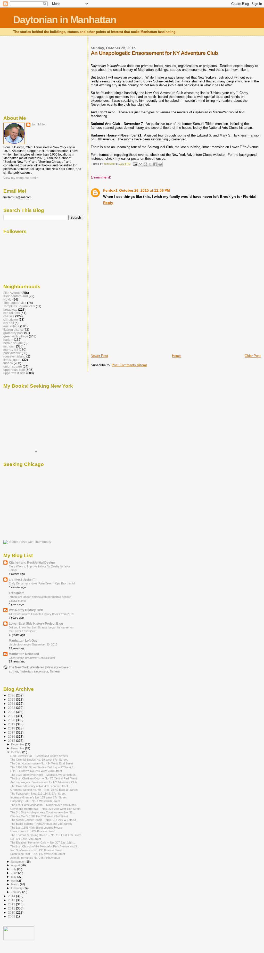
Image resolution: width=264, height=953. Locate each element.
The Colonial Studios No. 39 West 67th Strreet (39, 759)
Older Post (253, 356)
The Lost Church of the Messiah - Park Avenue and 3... (44, 846)
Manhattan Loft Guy (23, 640)
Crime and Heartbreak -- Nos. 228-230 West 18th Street (45, 808)
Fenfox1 (110, 190)
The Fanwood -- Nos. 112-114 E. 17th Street (37, 793)
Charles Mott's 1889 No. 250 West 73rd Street (39, 816)
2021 (12, 716)
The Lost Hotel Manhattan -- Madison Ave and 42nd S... (44, 804)
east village (11, 326)
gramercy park (13, 333)
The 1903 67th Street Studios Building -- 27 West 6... (43, 767)
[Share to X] (150, 164)
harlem (8, 339)
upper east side (14, 369)
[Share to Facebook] (155, 164)
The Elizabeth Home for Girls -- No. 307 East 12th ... (43, 842)
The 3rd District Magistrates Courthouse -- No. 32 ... (43, 812)
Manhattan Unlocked (24, 654)
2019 (12, 724)
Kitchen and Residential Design (32, 562)
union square (12, 366)
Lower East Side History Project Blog (36, 623)
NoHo (7, 299)
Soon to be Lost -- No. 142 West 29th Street (37, 853)
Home (176, 356)
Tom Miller (38, 124)
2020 (12, 720)
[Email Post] (134, 163)
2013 (12, 900)
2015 (12, 740)
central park (11, 312)
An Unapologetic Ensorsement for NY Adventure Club (43, 782)
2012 (12, 904)
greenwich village (15, 336)
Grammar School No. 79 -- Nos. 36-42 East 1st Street (44, 789)
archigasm (16, 592)
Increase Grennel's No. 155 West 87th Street (38, 797)
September (18, 861)
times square (12, 359)
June (14, 872)
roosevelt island (14, 356)
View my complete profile (20, 178)
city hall (8, 323)
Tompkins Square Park (19, 306)
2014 (12, 896)
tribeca (8, 363)
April (14, 880)
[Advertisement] (129, 317)
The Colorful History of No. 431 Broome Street (39, 786)
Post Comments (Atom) (129, 365)
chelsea (8, 316)
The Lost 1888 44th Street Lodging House (36, 827)
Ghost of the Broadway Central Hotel (32, 657)
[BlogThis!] (145, 164)
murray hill (10, 349)
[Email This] (140, 164)
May (14, 876)
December (18, 744)
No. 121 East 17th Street (25, 838)
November (18, 748)
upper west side (14, 373)
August (16, 865)
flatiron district (13, 329)
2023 (12, 707)
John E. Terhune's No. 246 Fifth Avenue (35, 857)
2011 (12, 908)
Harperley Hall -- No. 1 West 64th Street (35, 801)
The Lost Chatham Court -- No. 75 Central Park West (43, 778)
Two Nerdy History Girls (26, 610)
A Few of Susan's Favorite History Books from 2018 (41, 614)
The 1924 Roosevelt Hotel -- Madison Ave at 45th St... (43, 774)
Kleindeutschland (15, 296)
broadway (10, 309)
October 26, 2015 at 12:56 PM (144, 190)
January (16, 892)
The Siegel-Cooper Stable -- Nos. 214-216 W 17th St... (44, 819)
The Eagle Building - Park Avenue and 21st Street (41, 823)
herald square (13, 343)
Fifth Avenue (12, 292)
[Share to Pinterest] (160, 164)
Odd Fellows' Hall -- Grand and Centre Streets (39, 756)
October (16, 752)
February (17, 888)
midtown (9, 346)
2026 (12, 695)
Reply (108, 203)
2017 (12, 732)
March (15, 884)
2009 (12, 916)
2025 (12, 699)
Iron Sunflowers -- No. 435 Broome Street (36, 850)
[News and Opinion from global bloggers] (18, 939)
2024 (12, 703)
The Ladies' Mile (14, 302)
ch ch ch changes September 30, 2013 (33, 644)
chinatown (10, 319)
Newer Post (99, 356)
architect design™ (22, 579)
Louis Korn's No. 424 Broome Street (32, 831)
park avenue (12, 353)
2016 (12, 736)
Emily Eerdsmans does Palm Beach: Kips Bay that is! (42, 583)
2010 (12, 912)
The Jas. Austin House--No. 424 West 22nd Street (41, 763)
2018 (12, 728)
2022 (12, 711)
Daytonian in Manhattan (64, 19)
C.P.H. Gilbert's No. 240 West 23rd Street (36, 770)
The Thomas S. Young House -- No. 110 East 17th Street (45, 835)
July (14, 869)
